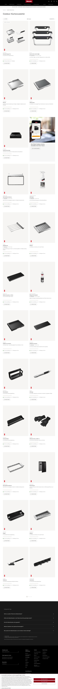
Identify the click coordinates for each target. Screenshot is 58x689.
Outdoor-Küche (36, 4)
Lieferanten (27, 662)
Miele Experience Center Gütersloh (7, 658)
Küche (6, 4)
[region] (29, 681)
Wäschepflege (11, 4)
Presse (26, 660)
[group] (15, 44)
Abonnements (36, 658)
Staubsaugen (19, 4)
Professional (50, 4)
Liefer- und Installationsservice (36, 665)
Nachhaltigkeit (27, 657)
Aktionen (35, 655)
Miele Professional (28, 673)
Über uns (26, 653)
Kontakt (26, 665)
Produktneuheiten (36, 660)
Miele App (44, 653)
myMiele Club (36, 653)
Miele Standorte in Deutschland (28, 655)
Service (44, 4)
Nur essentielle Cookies (44, 681)
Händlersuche (5, 650)
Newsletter (4, 662)
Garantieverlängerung (37, 663)
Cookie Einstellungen (44, 683)
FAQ (26, 667)
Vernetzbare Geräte (45, 658)
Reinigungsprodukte (27, 4)
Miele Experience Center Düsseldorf (7, 657)
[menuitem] (6, 4)
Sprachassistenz (45, 655)
